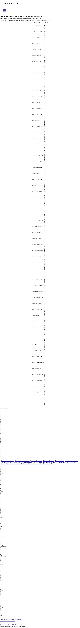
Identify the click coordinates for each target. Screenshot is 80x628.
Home (15, 619)
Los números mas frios (39, 462)
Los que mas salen (50, 462)
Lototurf (4, 12)
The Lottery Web (28, 622)
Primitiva (4, 9)
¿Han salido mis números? (63, 462)
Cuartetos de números (21, 464)
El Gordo (4, 11)
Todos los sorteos (59, 461)
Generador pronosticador (7, 461)
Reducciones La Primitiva (22, 461)
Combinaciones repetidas (46, 464)
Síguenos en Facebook (19, 624)
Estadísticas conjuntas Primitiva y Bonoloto (7, 621)
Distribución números (6, 462)
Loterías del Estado (11, 622)
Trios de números (10, 464)
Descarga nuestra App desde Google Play (7, 624)
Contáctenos (19, 619)
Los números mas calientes (25, 462)
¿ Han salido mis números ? (20, 622)
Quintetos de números (33, 464)
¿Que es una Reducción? (35, 461)
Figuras (15, 462)
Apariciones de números (71, 461)
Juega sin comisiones (4, 622)
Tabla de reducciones (48, 461)
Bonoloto (4, 10)
